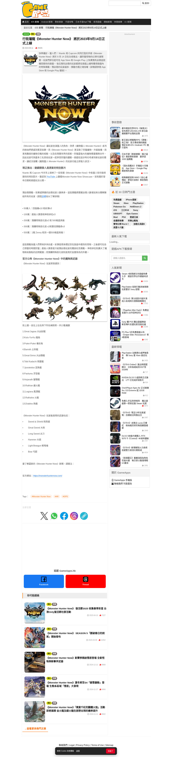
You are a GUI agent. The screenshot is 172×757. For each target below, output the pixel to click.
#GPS (65, 496)
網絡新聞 (108, 22)
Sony (135, 210)
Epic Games (132, 213)
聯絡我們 (63, 745)
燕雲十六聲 (118, 227)
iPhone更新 (131, 200)
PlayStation (138, 203)
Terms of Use (97, 745)
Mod (115, 217)
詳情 (78, 751)
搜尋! (146, 3)
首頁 (26, 22)
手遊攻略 (69, 22)
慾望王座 (134, 217)
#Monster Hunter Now (41, 496)
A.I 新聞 (127, 22)
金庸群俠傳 (118, 220)
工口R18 (125, 210)
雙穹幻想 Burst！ (121, 224)
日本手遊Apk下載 (83, 22)
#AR (56, 496)
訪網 (44, 196)
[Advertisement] (64, 545)
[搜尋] (145, 258)
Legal (71, 745)
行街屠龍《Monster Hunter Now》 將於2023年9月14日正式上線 (76, 28)
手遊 (38, 34)
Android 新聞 (47, 22)
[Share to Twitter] (44, 516)
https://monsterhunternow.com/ (47, 476)
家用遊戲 (97, 22)
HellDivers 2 (135, 206)
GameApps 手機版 (123, 480)
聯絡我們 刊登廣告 (123, 484)
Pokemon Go (119, 206)
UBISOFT (118, 213)
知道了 (110, 751)
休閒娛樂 (118, 22)
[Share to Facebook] (64, 516)
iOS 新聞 (35, 22)
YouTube (51, 177)
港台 (32, 34)
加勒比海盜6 (139, 224)
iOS (115, 210)
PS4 (124, 217)
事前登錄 (59, 22)
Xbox (126, 203)
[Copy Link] (84, 516)
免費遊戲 (117, 200)
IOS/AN (26, 34)
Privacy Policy (83, 745)
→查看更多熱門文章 (35, 728)
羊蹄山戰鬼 (133, 220)
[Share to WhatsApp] (54, 516)
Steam (116, 203)
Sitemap (109, 745)
